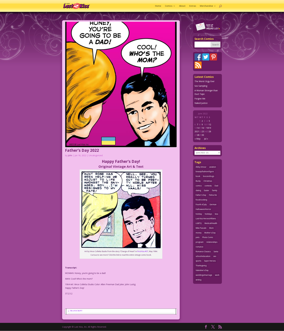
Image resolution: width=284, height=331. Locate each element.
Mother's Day (210, 232)
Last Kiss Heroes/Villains (206, 218)
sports (198, 261)
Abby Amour (201, 167)
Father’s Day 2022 (82, 150)
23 (203, 131)
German (213, 204)
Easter (206, 190)
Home (158, 6)
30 (203, 135)
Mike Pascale (201, 228)
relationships (211, 242)
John (70, 155)
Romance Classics (203, 251)
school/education (203, 256)
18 (207, 127)
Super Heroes (210, 261)
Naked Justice (201, 103)
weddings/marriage (204, 275)
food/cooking (201, 199)
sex (214, 256)
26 (210, 131)
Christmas (208, 181)
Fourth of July (201, 204)
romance (199, 247)
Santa (216, 251)
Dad (216, 185)
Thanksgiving (201, 265)
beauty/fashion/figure (205, 171)
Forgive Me (200, 98)
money (198, 232)
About (182, 6)
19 (210, 127)
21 (198, 131)
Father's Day (201, 195)
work (217, 275)
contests (208, 185)
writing (198, 279)
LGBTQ (199, 223)
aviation (212, 167)
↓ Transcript (75, 310)
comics (199, 185)
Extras (192, 6)
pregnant (199, 242)
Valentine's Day (202, 270)
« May (197, 138)
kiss (216, 214)
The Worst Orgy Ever (204, 81)
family (214, 190)
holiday (199, 214)
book (198, 176)
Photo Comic (207, 237)
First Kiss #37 (142, 251)
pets (197, 237)
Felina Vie (213, 195)
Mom (211, 228)
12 (210, 124)
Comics (168, 6)
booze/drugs (208, 176)
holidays (208, 214)
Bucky (198, 181)
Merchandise (206, 6)
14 (198, 127)
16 (203, 127)
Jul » (206, 138)
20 (196, 131)
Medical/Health (211, 223)
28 (198, 135)
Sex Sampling (201, 85)
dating (198, 190)
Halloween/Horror (203, 209)
